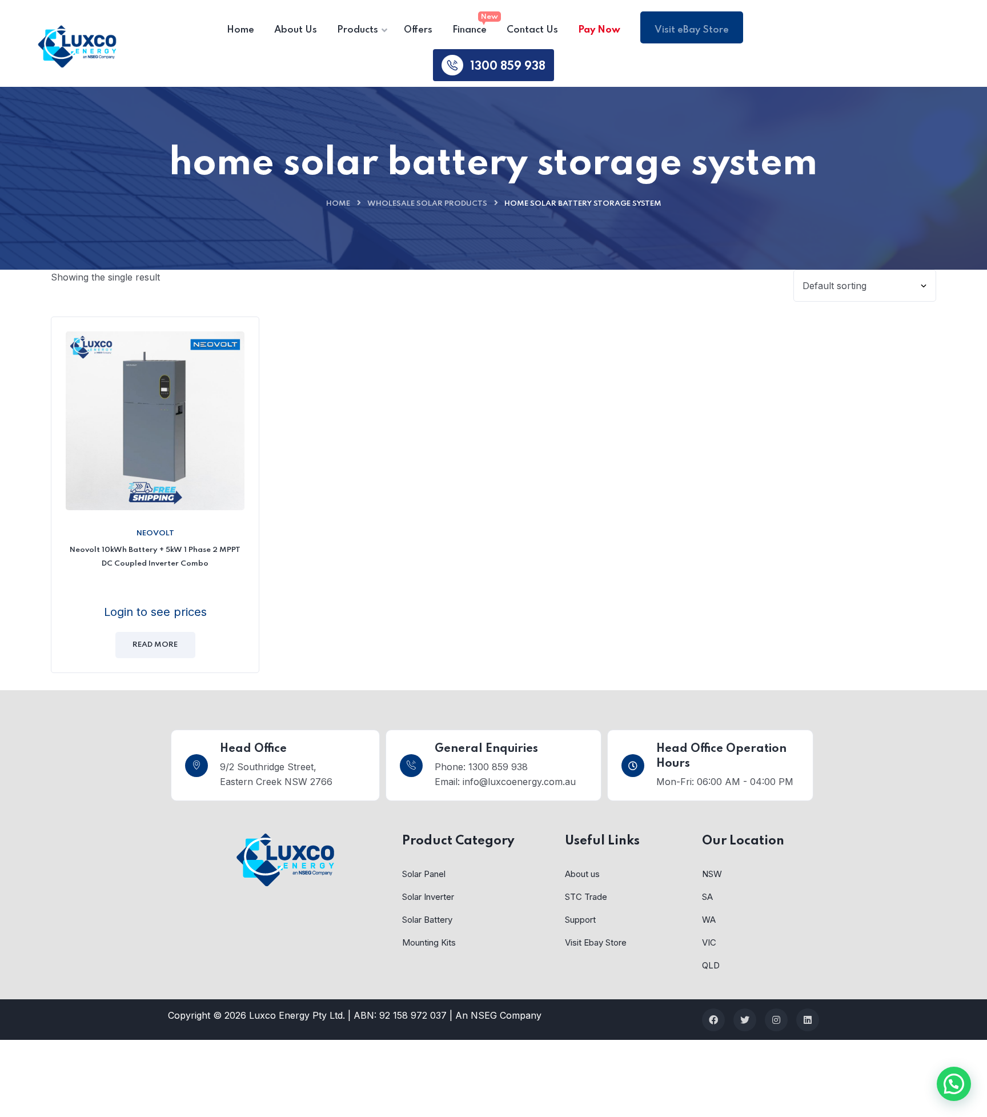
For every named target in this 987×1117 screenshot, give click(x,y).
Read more (155, 644)
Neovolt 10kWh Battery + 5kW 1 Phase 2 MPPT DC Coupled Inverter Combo (155, 556)
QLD (711, 965)
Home (338, 203)
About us (582, 873)
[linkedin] (807, 1019)
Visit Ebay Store (596, 942)
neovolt (155, 533)
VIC (709, 942)
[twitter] (744, 1019)
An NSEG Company (498, 1015)
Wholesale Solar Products (427, 203)
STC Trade (586, 896)
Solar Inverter (428, 896)
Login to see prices (155, 612)
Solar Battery (427, 919)
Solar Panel (424, 873)
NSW (712, 873)
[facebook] (713, 1019)
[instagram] (776, 1019)
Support (580, 919)
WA (709, 919)
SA (707, 896)
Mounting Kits (429, 942)
